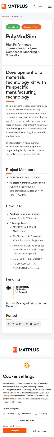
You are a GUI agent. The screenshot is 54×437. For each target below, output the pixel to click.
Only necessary (39, 431)
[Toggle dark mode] (35, 6)
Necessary (10, 413)
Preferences (26, 413)
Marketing (43, 413)
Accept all (15, 430)
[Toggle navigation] (50, 6)
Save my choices (27, 420)
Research (5, 16)
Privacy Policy (9, 396)
